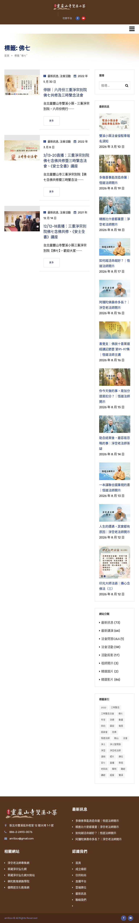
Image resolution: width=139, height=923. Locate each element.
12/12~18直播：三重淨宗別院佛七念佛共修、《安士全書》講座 (64, 232)
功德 (112, 720)
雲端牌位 (80, 887)
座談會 (104, 732)
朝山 (116, 738)
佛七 (121, 713)
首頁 (6, 55)
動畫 (121, 720)
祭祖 (121, 763)
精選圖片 (107, 671)
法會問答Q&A (110, 639)
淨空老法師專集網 (18, 863)
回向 (103, 726)
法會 (125, 738)
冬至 (103, 720)
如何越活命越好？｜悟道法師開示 (95, 833)
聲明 (114, 769)
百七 (103, 763)
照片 (112, 757)
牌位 (121, 757)
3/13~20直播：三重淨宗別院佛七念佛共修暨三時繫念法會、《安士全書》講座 (66, 161)
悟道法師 (105, 738)
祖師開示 (107, 663)
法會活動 (65, 76)
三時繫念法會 (107, 713)
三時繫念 (115, 707)
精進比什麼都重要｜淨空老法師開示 (97, 827)
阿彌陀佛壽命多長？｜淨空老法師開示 (98, 839)
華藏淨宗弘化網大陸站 (21, 875)
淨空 (103, 750)
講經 (103, 775)
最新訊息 (53, 76)
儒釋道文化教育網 (18, 887)
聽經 (123, 769)
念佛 (114, 732)
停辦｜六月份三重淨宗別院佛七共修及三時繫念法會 (65, 92)
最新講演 (107, 631)
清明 (103, 757)
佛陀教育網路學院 (18, 881)
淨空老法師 (115, 750)
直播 (112, 763)
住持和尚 (80, 875)
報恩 (121, 726)
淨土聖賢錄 (115, 744)
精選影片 (107, 679)
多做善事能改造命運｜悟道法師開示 (97, 820)
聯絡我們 (80, 899)
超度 (112, 775)
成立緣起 (80, 869)
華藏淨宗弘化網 (17, 869)
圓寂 (112, 726)
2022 (103, 707)
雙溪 (121, 775)
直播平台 (80, 881)
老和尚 (104, 769)
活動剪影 (107, 655)
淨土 (103, 744)
